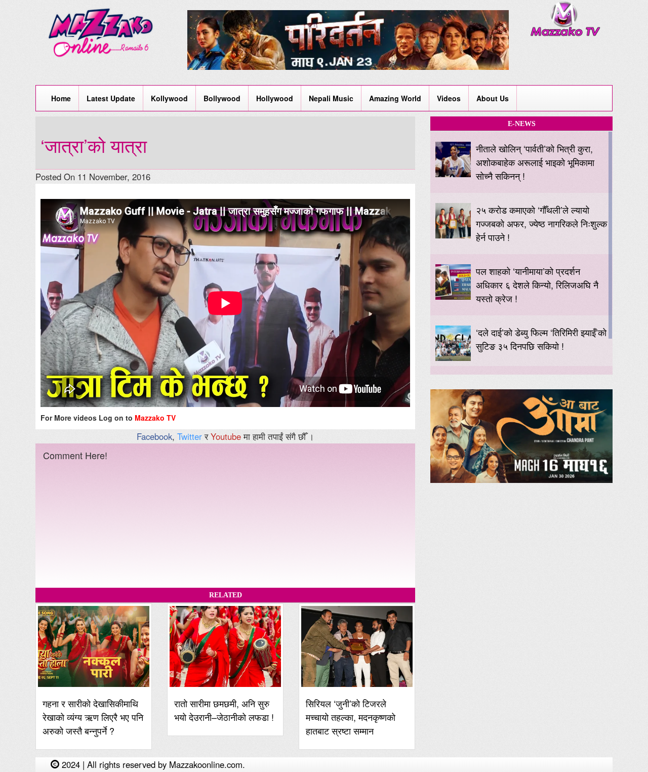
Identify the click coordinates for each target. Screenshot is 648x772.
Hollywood (274, 98)
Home (61, 98)
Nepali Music (331, 98)
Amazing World (395, 98)
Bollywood (222, 98)
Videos (449, 98)
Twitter (189, 436)
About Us (492, 98)
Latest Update (111, 98)
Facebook (154, 436)
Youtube (226, 436)
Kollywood (169, 98)
